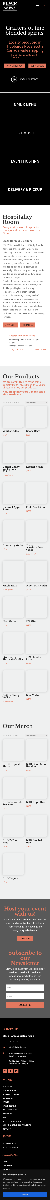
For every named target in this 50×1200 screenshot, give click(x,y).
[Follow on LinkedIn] (16, 1071)
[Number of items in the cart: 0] (44, 6)
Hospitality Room (14, 66)
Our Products (37, 66)
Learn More (10, 325)
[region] (25, 1185)
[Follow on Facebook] (10, 1071)
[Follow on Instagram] (5, 1071)
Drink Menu (27, 325)
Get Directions (37, 349)
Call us (19, 349)
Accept (25, 1194)
